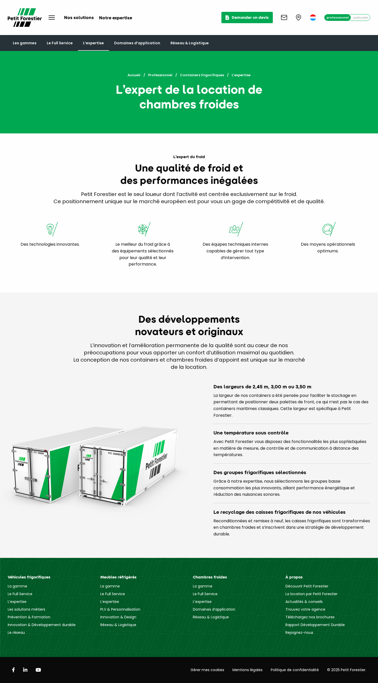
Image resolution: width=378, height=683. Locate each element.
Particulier (360, 17)
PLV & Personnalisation (120, 609)
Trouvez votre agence (305, 609)
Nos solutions (79, 17)
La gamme (17, 586)
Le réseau (16, 632)
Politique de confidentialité (295, 669)
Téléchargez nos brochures (310, 617)
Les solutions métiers (26, 609)
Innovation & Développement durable (42, 624)
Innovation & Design (118, 617)
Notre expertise (115, 18)
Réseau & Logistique (189, 43)
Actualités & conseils (304, 601)
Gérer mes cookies (207, 669)
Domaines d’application (137, 43)
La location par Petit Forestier (311, 593)
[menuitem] (313, 17)
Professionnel (338, 17)
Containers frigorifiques (202, 75)
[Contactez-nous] (284, 17)
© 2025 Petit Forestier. (346, 669)
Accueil (134, 75)
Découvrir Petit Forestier (306, 586)
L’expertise (93, 43)
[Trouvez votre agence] (298, 17)
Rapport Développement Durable (315, 624)
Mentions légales (247, 669)
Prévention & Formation (29, 617)
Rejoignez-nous (299, 632)
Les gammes (25, 43)
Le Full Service (60, 43)
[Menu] (51, 17)
